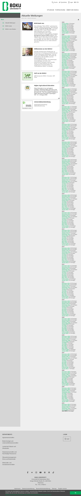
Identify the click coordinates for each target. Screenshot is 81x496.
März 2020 (64, 136)
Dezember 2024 (66, 53)
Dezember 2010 (66, 301)
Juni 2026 (64, 26)
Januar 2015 (65, 227)
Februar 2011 (65, 296)
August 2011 (65, 288)
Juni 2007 (64, 362)
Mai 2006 (64, 379)
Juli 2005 (64, 393)
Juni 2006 (64, 378)
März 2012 (64, 277)
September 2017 (66, 181)
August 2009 (65, 324)
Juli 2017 (64, 184)
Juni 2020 (64, 132)
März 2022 (64, 101)
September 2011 (66, 287)
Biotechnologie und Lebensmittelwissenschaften (10, 442)
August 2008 (65, 341)
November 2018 (66, 161)
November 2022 (66, 90)
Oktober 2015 (65, 215)
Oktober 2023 (65, 74)
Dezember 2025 (66, 36)
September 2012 (66, 269)
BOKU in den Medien (10, 29)
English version (62, 488)
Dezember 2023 (66, 71)
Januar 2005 (65, 401)
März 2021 (64, 118)
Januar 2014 (65, 244)
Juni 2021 (64, 114)
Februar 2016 (65, 208)
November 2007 (66, 355)
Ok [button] (75, 492)
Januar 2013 (65, 262)
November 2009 (66, 320)
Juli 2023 (64, 78)
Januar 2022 (65, 103)
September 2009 (66, 322)
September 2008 (66, 340)
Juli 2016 (64, 201)
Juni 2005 (64, 394)
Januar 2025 (65, 50)
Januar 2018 (65, 174)
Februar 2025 (65, 49)
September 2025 (66, 40)
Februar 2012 (65, 279)
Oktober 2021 (65, 109)
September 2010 (66, 305)
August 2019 (65, 147)
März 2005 (64, 398)
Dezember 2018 (66, 159)
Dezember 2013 (66, 248)
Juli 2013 (64, 254)
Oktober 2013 (65, 250)
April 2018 (64, 170)
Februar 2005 (65, 400)
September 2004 (66, 408)
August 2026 (65, 23)
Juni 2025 (64, 43)
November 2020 (66, 125)
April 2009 (64, 329)
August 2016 (65, 200)
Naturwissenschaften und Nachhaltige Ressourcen (9, 452)
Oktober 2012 (65, 268)
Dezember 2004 (66, 404)
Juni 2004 (64, 411)
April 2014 (64, 241)
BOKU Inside (8, 26)
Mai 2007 (64, 363)
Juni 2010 (64, 309)
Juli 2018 (64, 166)
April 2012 (64, 276)
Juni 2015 (64, 220)
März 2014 (64, 242)
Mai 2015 (64, 222)
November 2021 (66, 108)
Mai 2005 (64, 396)
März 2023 (64, 83)
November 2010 (66, 302)
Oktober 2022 (65, 91)
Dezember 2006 (66, 371)
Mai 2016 (64, 204)
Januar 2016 (65, 209)
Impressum (17, 488)
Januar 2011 (65, 297)
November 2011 (66, 284)
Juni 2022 (64, 96)
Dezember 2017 (66, 177)
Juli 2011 (64, 290)
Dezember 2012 (66, 265)
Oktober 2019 (65, 144)
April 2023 (64, 81)
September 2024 (66, 57)
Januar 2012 (65, 280)
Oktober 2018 (65, 162)
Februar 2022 (65, 102)
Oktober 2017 (65, 180)
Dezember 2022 (66, 89)
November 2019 (66, 143)
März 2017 (64, 189)
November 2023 (66, 72)
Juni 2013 (64, 256)
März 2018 (64, 171)
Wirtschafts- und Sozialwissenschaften (8, 463)
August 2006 (65, 377)
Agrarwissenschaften (8, 437)
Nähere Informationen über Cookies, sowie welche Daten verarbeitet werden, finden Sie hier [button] (28, 494)
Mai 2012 (64, 275)
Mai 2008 (64, 345)
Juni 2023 (64, 79)
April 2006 (64, 381)
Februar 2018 (65, 172)
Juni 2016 (64, 203)
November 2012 (66, 267)
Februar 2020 (65, 137)
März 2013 (64, 260)
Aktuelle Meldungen (10, 22)
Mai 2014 (64, 239)
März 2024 (64, 65)
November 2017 (66, 178)
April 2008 (64, 347)
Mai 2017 (64, 186)
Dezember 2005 (66, 388)
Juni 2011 (64, 291)
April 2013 (64, 258)
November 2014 (66, 231)
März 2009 (64, 330)
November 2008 (66, 337)
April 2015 (64, 223)
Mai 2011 (64, 292)
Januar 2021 (65, 121)
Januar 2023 (65, 85)
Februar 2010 (65, 314)
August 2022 (65, 94)
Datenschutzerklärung (28, 488)
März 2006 (64, 382)
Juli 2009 (64, 325)
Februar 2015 (65, 225)
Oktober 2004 (65, 407)
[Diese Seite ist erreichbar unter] (78, 20)
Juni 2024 (64, 61)
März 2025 (64, 48)
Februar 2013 (65, 261)
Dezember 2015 (66, 212)
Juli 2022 (64, 95)
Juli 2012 (64, 272)
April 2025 (64, 46)
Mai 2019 (64, 151)
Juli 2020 (64, 131)
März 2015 (64, 224)
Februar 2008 (65, 349)
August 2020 (65, 129)
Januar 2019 (65, 156)
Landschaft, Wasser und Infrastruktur (9, 447)
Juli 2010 (64, 307)
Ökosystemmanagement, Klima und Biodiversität (9, 458)
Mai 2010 (64, 310)
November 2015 (66, 214)
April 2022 (64, 99)
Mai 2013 (64, 257)
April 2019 (64, 152)
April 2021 (64, 117)
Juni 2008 (64, 344)
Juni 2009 (64, 326)
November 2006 (66, 373)
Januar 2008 (65, 350)
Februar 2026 (65, 31)
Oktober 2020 (65, 127)
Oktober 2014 (65, 233)
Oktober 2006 (65, 374)
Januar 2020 (65, 138)
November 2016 (66, 196)
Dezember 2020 (66, 124)
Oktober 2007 (65, 356)
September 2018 (66, 163)
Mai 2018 (64, 168)
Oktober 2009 (65, 321)
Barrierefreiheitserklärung (43, 488)
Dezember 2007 (66, 354)
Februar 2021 (65, 119)
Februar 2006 (65, 383)
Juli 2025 (64, 42)
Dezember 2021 (66, 106)
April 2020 (64, 135)
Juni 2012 (64, 273)
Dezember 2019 (66, 142)
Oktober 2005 (65, 390)
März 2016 (64, 207)
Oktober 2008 (65, 339)
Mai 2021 (64, 115)
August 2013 (65, 253)
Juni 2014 (64, 238)
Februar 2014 (65, 243)
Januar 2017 (65, 191)
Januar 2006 (65, 385)
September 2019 (66, 146)
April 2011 (64, 294)
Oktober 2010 (65, 303)
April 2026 (64, 28)
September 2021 (66, 110)
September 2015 (66, 216)
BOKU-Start (24, 18)
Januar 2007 (65, 368)
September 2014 (66, 234)
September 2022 (66, 93)
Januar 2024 (65, 68)
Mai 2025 (64, 45)
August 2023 (65, 76)
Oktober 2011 (65, 286)
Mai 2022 (64, 98)
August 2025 (65, 41)
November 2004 (66, 405)
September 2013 (66, 252)
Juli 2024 (64, 60)
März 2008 (64, 348)
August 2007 (65, 359)
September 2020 (66, 128)
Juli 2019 (64, 148)
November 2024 (66, 55)
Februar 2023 (65, 84)
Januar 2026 (65, 32)
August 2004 (65, 409)
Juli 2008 (64, 343)
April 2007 (64, 364)
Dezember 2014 (66, 230)
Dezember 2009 (66, 318)
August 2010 (65, 306)
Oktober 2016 (65, 197)
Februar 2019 (65, 155)
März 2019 (64, 154)
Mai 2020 (64, 133)
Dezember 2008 (66, 336)
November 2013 (66, 249)
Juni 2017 (64, 185)
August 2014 (65, 235)
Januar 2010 (65, 315)
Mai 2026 (64, 27)
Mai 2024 (64, 62)
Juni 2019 (64, 150)
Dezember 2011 (66, 283)
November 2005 (66, 389)
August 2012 (65, 271)
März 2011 (64, 295)
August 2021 (65, 112)
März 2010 (64, 313)
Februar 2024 (65, 66)
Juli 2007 (64, 360)
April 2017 (64, 188)
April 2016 (64, 205)
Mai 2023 (64, 80)
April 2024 (64, 64)
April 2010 (64, 311)
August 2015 (65, 218)
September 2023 (66, 75)
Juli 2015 (64, 219)
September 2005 (66, 392)
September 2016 (66, 199)
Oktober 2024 (65, 56)
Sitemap (54, 488)
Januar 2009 (65, 333)
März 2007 (64, 366)
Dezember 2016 (66, 195)
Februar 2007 (65, 367)
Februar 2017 (65, 190)
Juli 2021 (64, 113)
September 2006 (66, 375)
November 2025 (66, 37)
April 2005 (64, 397)
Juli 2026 (64, 25)
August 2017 (65, 182)
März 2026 (64, 30)
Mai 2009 (64, 328)
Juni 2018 (64, 167)
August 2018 (65, 165)
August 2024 (65, 59)
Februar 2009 (65, 332)
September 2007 (66, 358)
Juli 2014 (64, 237)
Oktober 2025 (65, 38)
